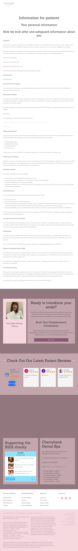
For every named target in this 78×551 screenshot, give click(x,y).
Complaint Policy (71, 518)
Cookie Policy (72, 516)
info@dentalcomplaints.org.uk (10, 537)
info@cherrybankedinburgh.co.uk (12, 66)
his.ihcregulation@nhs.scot (9, 530)
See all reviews (12, 382)
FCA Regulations (71, 523)
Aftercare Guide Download (68, 524)
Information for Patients (69, 515)
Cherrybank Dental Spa (16, 372)
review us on (11, 384)
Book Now (51, 340)
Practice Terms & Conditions (68, 521)
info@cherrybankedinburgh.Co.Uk (55, 467)
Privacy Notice (17, 152)
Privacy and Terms (70, 513)
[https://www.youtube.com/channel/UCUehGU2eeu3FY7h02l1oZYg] (69, 498)
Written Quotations (70, 519)
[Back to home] (9, 4)
